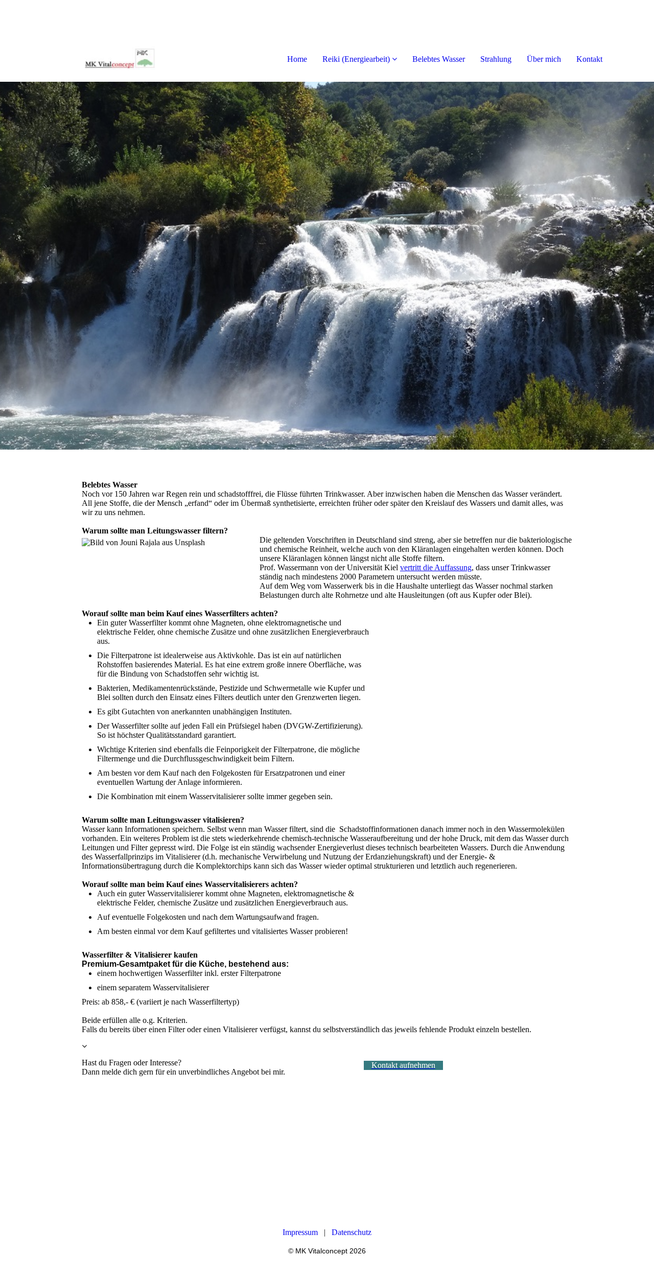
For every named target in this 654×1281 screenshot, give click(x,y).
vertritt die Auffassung (436, 567)
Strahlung (495, 59)
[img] (117, 41)
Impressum (300, 1232)
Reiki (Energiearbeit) (356, 59)
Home (297, 59)
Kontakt (589, 59)
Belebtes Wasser (438, 59)
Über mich (544, 59)
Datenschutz (351, 1232)
